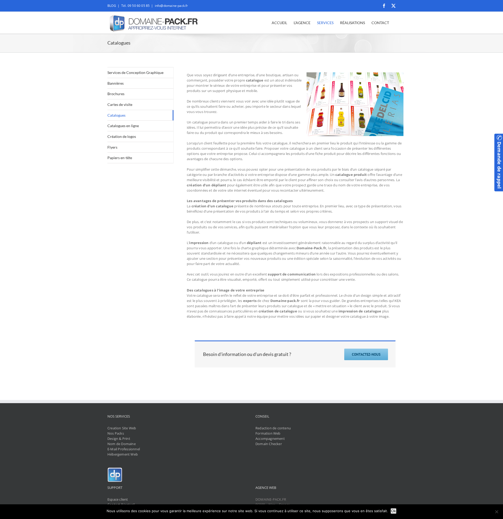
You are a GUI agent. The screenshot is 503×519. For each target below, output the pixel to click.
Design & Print (118, 438)
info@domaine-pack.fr (171, 5)
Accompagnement (270, 438)
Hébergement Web (122, 454)
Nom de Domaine (121, 443)
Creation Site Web (121, 428)
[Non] (496, 511)
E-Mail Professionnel (123, 449)
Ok (393, 511)
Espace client (117, 499)
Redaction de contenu (273, 428)
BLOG (111, 5)
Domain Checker (268, 443)
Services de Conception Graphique (135, 72)
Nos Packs (115, 433)
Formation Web (268, 433)
